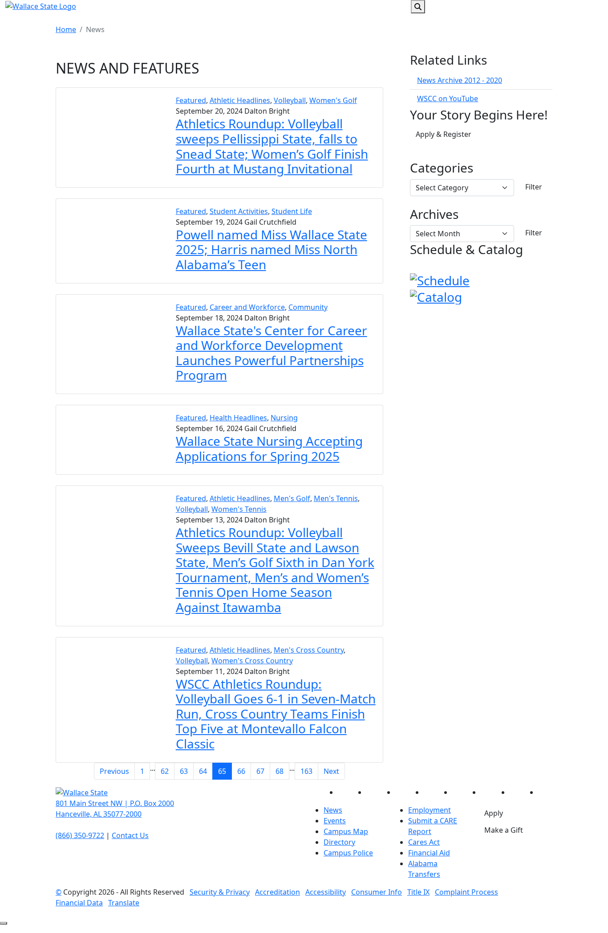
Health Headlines (238, 418)
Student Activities (239, 211)
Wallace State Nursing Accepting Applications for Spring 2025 (269, 448)
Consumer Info (376, 892)
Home (66, 29)
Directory (339, 842)
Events (335, 821)
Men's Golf (292, 498)
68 (280, 771)
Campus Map (346, 831)
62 (165, 771)
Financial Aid (429, 853)
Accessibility (325, 892)
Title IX (418, 892)
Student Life (292, 211)
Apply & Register (443, 134)
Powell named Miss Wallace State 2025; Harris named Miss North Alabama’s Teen (271, 249)
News (333, 810)
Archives (434, 214)
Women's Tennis (239, 509)
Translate (123, 903)
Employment (429, 810)
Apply (493, 813)
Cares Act (424, 842)
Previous (114, 771)
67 (260, 771)
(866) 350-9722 (80, 835)
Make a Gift (503, 830)
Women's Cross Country (252, 661)
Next (331, 771)
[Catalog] (436, 295)
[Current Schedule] (440, 279)
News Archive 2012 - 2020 (459, 80)
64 (203, 771)
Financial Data (79, 903)
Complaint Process (466, 892)
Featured (191, 100)
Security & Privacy (220, 892)
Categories (441, 168)
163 (306, 771)
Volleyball (290, 100)
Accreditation (277, 892)
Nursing (284, 418)
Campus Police (348, 853)
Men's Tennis (336, 498)
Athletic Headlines (240, 100)
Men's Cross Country (309, 650)
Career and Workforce (247, 307)
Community (308, 307)
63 (184, 771)
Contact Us (130, 835)
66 (241, 771)
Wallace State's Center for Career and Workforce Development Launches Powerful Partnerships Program (271, 353)
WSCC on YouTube (447, 98)
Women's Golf (333, 100)
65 (222, 771)
